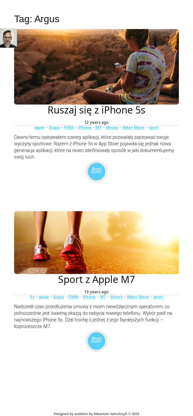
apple (39, 127)
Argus (54, 127)
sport (154, 127)
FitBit (69, 127)
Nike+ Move (133, 127)
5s (32, 296)
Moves (112, 127)
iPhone (84, 127)
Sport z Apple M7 (96, 279)
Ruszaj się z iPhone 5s (96, 110)
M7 (98, 127)
